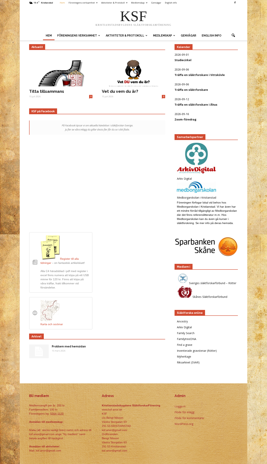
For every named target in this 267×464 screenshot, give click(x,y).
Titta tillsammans (46, 91)
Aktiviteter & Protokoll (113, 2)
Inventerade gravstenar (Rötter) (197, 350)
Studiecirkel (183, 60)
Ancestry (182, 321)
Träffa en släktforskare (191, 90)
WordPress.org (184, 424)
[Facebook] (235, 2)
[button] (233, 35)
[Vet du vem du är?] (133, 70)
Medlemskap (138, 2)
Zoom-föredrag (185, 119)
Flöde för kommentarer (189, 418)
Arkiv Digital (184, 327)
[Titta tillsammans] (60, 70)
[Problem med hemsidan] (39, 351)
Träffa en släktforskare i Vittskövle (200, 75)
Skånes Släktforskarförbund (210, 297)
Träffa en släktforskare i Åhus (196, 104)
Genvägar (156, 2)
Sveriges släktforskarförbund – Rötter (212, 283)
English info (171, 2)
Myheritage (184, 356)
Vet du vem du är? (120, 91)
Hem (62, 2)
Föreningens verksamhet (82, 2)
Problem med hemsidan (69, 346)
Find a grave (184, 345)
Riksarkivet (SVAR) (188, 362)
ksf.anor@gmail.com (114, 450)
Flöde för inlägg (184, 412)
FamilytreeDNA (186, 339)
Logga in (180, 406)
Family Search (185, 333)
